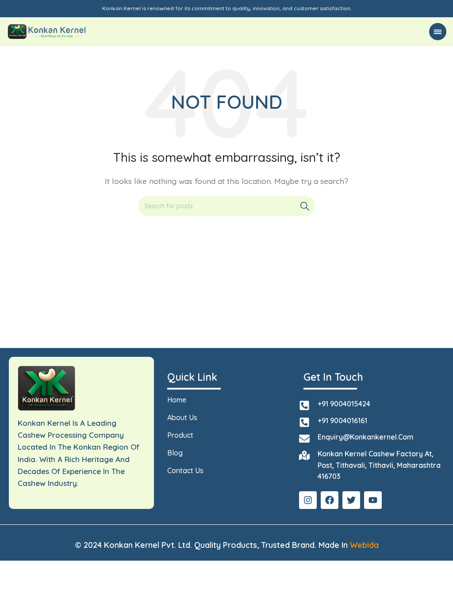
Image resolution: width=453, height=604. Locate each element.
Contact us (185, 470)
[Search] (305, 206)
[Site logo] (47, 31)
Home (176, 399)
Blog (175, 452)
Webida (364, 545)
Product (180, 435)
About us (182, 417)
